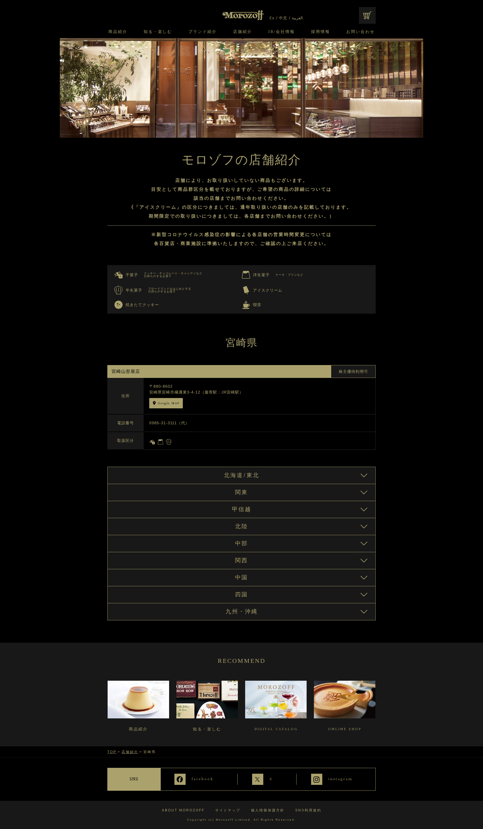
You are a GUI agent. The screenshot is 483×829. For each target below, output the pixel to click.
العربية (297, 18)
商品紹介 (117, 32)
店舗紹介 (242, 32)
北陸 (241, 526)
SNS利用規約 (308, 810)
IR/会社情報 (281, 32)
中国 (241, 577)
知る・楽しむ (158, 32)
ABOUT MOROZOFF (183, 810)
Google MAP (169, 403)
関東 (241, 492)
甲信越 (241, 509)
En (271, 18)
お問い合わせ (360, 32)
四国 (241, 594)
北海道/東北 (241, 475)
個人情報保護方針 (268, 810)
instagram (340, 779)
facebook (203, 779)
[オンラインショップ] (367, 15)
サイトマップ (227, 810)
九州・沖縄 (242, 611)
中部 (241, 543)
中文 (283, 18)
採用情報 (320, 32)
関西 (241, 560)
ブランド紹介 (202, 32)
